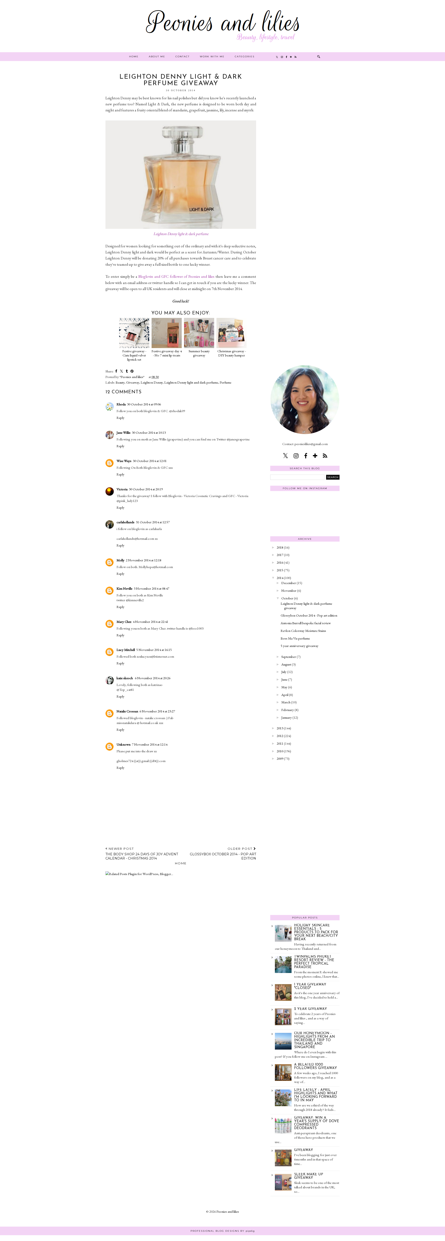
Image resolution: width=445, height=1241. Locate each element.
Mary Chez (124, 621)
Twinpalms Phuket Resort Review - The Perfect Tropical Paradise (314, 962)
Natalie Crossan (127, 711)
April (284, 694)
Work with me (212, 56)
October (287, 598)
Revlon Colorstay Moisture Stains (303, 630)
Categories (244, 56)
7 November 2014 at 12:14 (149, 744)
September (288, 656)
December (288, 583)
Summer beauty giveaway (199, 353)
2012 (280, 736)
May (284, 687)
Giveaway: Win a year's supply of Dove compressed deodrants (316, 1123)
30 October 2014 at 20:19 (146, 489)
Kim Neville (124, 588)
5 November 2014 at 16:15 (154, 649)
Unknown (123, 744)
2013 (280, 728)
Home (134, 56)
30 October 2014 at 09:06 (144, 404)
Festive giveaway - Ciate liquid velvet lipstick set (134, 355)
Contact (182, 56)
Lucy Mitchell (126, 649)
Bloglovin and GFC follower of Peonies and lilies (176, 276)
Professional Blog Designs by (223, 1230)
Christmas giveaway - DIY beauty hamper (231, 353)
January (286, 717)
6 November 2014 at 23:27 (157, 711)
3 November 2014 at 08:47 (151, 588)
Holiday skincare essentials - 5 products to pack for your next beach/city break (316, 932)
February (287, 710)
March (285, 702)
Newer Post (141, 853)
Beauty (120, 382)
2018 (280, 547)
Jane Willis (123, 432)
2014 (280, 577)
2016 (280, 562)
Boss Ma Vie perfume (295, 638)
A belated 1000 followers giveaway (315, 1066)
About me (157, 56)
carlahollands (125, 522)
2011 (280, 743)
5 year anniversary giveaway (299, 645)
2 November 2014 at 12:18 (143, 560)
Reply (120, 417)
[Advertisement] (305, 143)
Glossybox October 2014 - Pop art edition (309, 615)
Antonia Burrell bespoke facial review (306, 623)
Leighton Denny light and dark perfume (191, 382)
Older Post (223, 853)
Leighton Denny (152, 382)
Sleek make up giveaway (308, 1176)
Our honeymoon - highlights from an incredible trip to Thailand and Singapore (314, 1040)
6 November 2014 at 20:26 (152, 678)
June (284, 679)
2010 (280, 751)
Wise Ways (124, 461)
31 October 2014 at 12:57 (153, 522)
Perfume (225, 382)
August (286, 664)
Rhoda (121, 404)
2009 (280, 758)
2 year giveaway (310, 1009)
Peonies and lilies (227, 1211)
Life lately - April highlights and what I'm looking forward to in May (315, 1095)
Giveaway (132, 382)
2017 (280, 555)
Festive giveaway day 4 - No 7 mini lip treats (167, 353)
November (288, 590)
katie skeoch (125, 678)
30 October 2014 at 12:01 (150, 461)
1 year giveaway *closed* (310, 986)
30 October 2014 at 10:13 (149, 432)
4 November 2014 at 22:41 (150, 621)
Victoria (122, 489)
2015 (280, 570)
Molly (120, 560)
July (283, 671)
